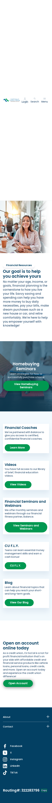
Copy (44, 790)
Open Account (18, 683)
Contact (8, 726)
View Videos (18, 484)
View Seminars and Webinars (26, 527)
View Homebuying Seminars (26, 385)
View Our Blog (19, 602)
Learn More (17, 448)
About (6, 717)
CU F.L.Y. (15, 565)
